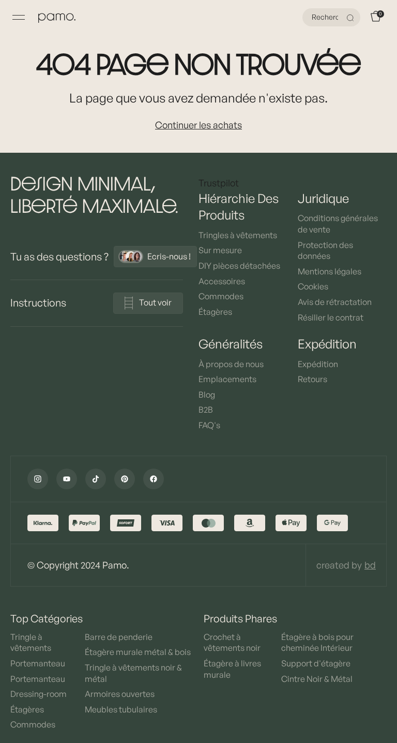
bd (370, 565)
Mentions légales (329, 271)
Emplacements (227, 379)
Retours (312, 379)
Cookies (313, 286)
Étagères (215, 312)
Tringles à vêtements (237, 235)
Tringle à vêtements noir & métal (133, 673)
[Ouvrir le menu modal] (18, 17)
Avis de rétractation (335, 302)
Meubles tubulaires (121, 709)
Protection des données (325, 250)
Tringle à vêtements (30, 642)
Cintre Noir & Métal (317, 679)
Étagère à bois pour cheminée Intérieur (317, 642)
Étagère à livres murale (232, 669)
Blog (206, 394)
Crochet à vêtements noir (232, 642)
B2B (205, 409)
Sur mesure (220, 250)
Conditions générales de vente (338, 224)
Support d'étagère (315, 663)
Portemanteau (37, 663)
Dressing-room (38, 694)
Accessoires (221, 281)
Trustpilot (218, 182)
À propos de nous (231, 364)
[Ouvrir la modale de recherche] (351, 17)
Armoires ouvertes (120, 694)
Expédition (318, 364)
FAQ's (209, 425)
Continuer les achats (198, 124)
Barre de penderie (118, 637)
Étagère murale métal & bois (138, 652)
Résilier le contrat (330, 317)
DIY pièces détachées (239, 265)
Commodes (220, 296)
